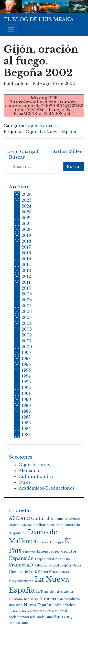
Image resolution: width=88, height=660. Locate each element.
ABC (14, 518)
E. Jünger (56, 542)
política (24, 611)
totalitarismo (18, 623)
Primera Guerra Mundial (48, 611)
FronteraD (21, 565)
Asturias (74, 519)
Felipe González (46, 559)
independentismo (21, 581)
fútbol (54, 565)
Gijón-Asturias (41, 125)
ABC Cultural (34, 518)
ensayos (29, 551)
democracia (70, 525)
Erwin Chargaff (21, 151)
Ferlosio (64, 559)
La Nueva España (58, 131)
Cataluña (26, 525)
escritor (69, 551)
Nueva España (37, 605)
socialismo (45, 617)
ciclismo (41, 525)
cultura (54, 525)
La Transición (45, 591)
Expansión (21, 558)
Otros (25, 482)
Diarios (43, 542)
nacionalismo (70, 599)
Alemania (29, 470)
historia (64, 572)
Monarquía (33, 599)
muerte (51, 599)
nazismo (16, 605)
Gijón (32, 131)
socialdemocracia (22, 617)
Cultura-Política (36, 476)
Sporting (63, 616)
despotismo (17, 533)
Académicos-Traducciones (46, 488)
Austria (14, 525)
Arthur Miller (68, 151)
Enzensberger (48, 551)
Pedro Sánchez (63, 605)
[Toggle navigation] (11, 29)
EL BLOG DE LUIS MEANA (39, 19)
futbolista (40, 565)
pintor (13, 611)
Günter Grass (48, 572)
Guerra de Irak (23, 571)
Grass (76, 565)
